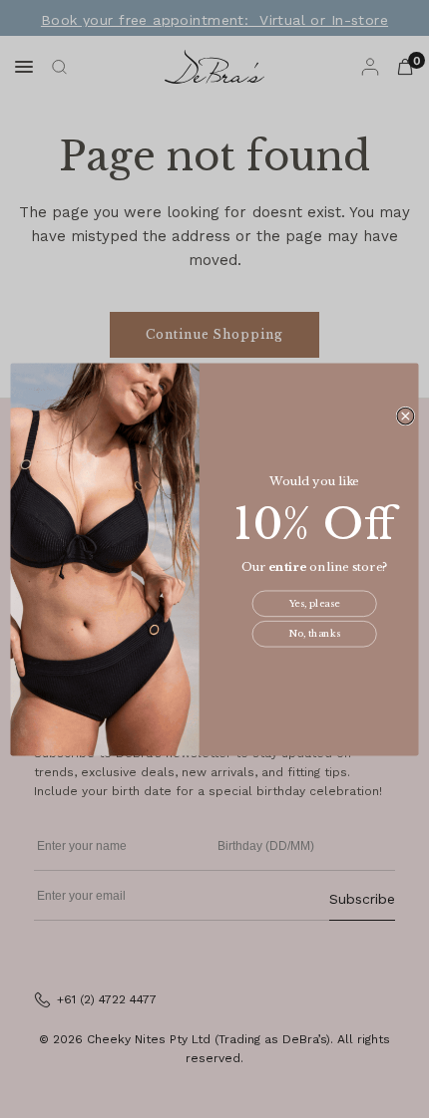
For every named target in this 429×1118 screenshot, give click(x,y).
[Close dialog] (405, 416)
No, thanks (314, 634)
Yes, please (314, 604)
